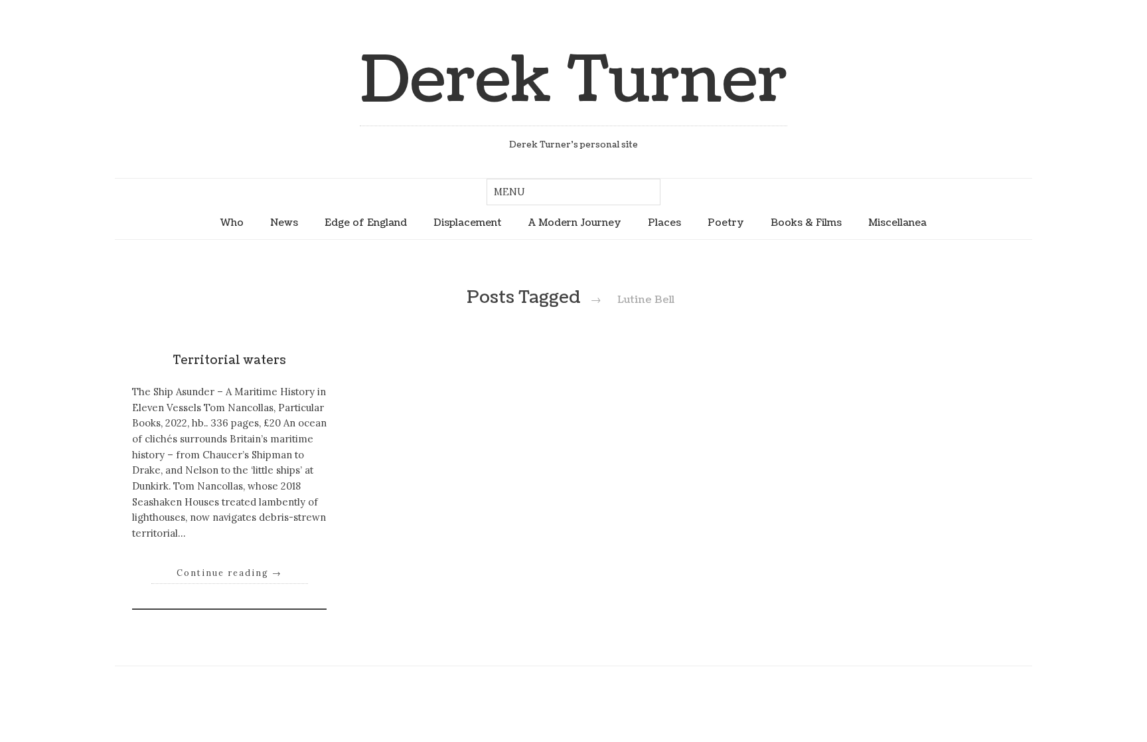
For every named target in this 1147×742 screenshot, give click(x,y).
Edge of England (366, 222)
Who (232, 222)
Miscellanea (897, 222)
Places (664, 222)
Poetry (726, 222)
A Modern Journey (574, 222)
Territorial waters (229, 360)
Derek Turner (573, 81)
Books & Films (806, 222)
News (284, 222)
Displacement (467, 222)
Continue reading (229, 572)
